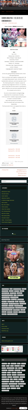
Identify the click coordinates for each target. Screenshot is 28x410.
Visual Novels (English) (7, 222)
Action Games (5, 196)
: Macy (4, 314)
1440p (4, 312)
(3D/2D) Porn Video (6, 191)
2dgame (20, 293)
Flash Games (4, 202)
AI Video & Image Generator (8, 200)
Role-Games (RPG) (6, 215)
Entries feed (4, 326)
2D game (13, 293)
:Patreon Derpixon (12, 314)
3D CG (4, 301)
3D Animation (14, 297)
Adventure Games (6, 198)
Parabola (14, 408)
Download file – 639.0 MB (14, 151)
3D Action (20, 295)
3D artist (14, 299)
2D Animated (17, 289)
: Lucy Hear (22, 312)
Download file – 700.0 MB (14, 149)
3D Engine (19, 372)
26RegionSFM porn (21, 307)
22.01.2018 (4, 23)
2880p (15, 312)
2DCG (16, 291)
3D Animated (6, 297)
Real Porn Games (5, 213)
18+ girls (22, 301)
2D (11, 289)
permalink (10, 165)
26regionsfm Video (7, 309)
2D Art (24, 289)
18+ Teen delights (14, 303)
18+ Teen (5, 303)
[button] (23, 408)
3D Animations (6, 299)
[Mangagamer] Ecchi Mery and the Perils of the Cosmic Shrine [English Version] (21, 172)
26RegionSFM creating (8, 307)
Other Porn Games (10, 11)
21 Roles (5, 305)
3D (15, 295)
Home (3, 11)
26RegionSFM (18, 305)
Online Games (5, 207)
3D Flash (4, 374)
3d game (9, 374)
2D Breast (5, 291)
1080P (23, 309)
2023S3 (10, 312)
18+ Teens (22, 303)
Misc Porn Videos (5, 204)
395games (16, 309)
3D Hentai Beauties (21, 374)
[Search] (25, 181)
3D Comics (11, 301)
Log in (3, 324)
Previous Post (5, 169)
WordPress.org (5, 330)
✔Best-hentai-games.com (7, 341)
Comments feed (5, 328)
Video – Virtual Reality (6, 220)
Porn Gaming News (6, 211)
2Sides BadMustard (7, 295)
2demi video (6, 293)
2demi (21, 291)
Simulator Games (5, 217)
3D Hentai (14, 374)
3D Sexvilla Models (6, 379)
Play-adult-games (6, 2)
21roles (11, 305)
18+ (17, 301)
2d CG (11, 291)
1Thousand (5, 289)
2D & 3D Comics (5, 193)
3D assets (20, 299)
